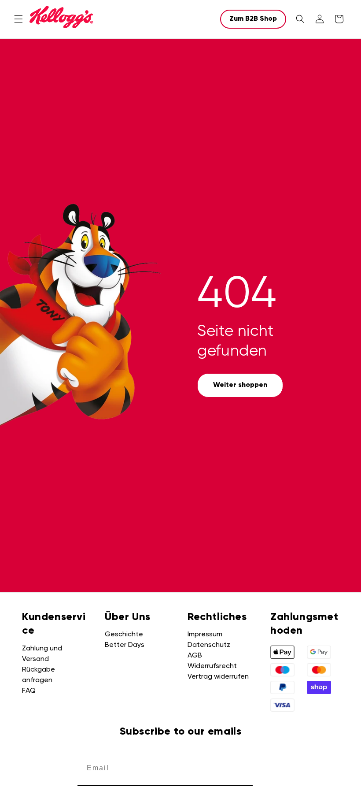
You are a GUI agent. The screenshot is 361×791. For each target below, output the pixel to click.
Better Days (124, 645)
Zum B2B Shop (253, 18)
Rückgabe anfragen (38, 675)
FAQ (29, 690)
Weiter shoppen (240, 385)
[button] (18, 19)
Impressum (205, 634)
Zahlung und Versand (42, 654)
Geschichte (124, 634)
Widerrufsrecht (212, 666)
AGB (195, 655)
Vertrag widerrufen (218, 676)
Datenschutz (209, 645)
